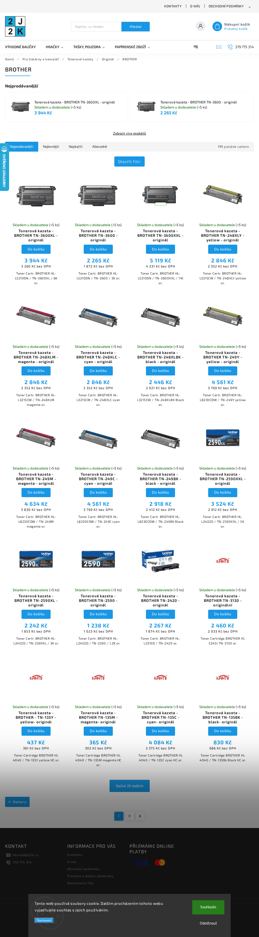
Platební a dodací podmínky (90, 876)
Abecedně (99, 147)
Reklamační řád (80, 883)
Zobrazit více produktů (129, 133)
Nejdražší (76, 147)
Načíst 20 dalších (129, 786)
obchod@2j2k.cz (26, 855)
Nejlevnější (51, 147)
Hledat (136, 27)
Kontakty (173, 6)
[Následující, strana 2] (129, 816)
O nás (195, 6)
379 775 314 (22, 862)
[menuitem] (23, 47)
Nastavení (44, 920)
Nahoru (20, 802)
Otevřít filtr (129, 161)
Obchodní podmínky (226, 6)
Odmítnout (208, 923)
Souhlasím (208, 907)
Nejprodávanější (21, 147)
